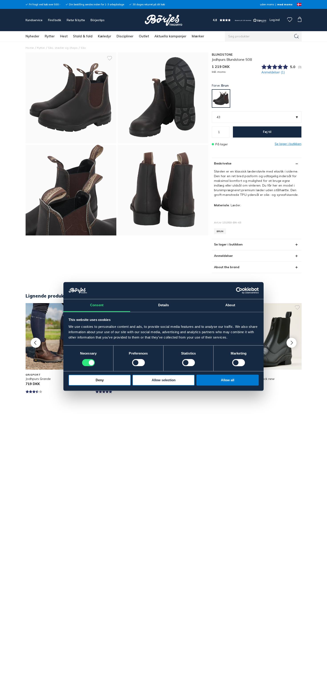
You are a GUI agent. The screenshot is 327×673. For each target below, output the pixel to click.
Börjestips (98, 20)
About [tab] (230, 305)
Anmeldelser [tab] (223, 256)
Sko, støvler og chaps (63, 47)
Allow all (227, 380)
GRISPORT (33, 374)
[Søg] (296, 36)
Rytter (50, 36)
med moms (285, 4)
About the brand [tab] (226, 267)
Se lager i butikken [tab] (228, 244)
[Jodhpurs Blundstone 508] (163, 98)
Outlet (144, 36)
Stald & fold (83, 36)
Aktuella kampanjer (170, 36)
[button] (239, 20)
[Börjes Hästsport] (163, 20)
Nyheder (32, 36)
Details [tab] (163, 305)
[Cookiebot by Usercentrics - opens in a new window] (239, 290)
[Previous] (36, 343)
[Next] (292, 343)
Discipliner (125, 36)
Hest (64, 36)
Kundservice (34, 20)
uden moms (267, 4)
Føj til (267, 132)
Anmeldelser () (273, 72)
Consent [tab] (96, 305)
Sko (83, 47)
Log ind (275, 20)
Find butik (54, 20)
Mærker (198, 36)
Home (30, 47)
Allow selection (164, 380)
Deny (100, 380)
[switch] (138, 362)
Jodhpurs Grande (38, 379)
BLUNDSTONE (222, 54)
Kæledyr (104, 36)
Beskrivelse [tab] (222, 163)
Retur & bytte (76, 20)
